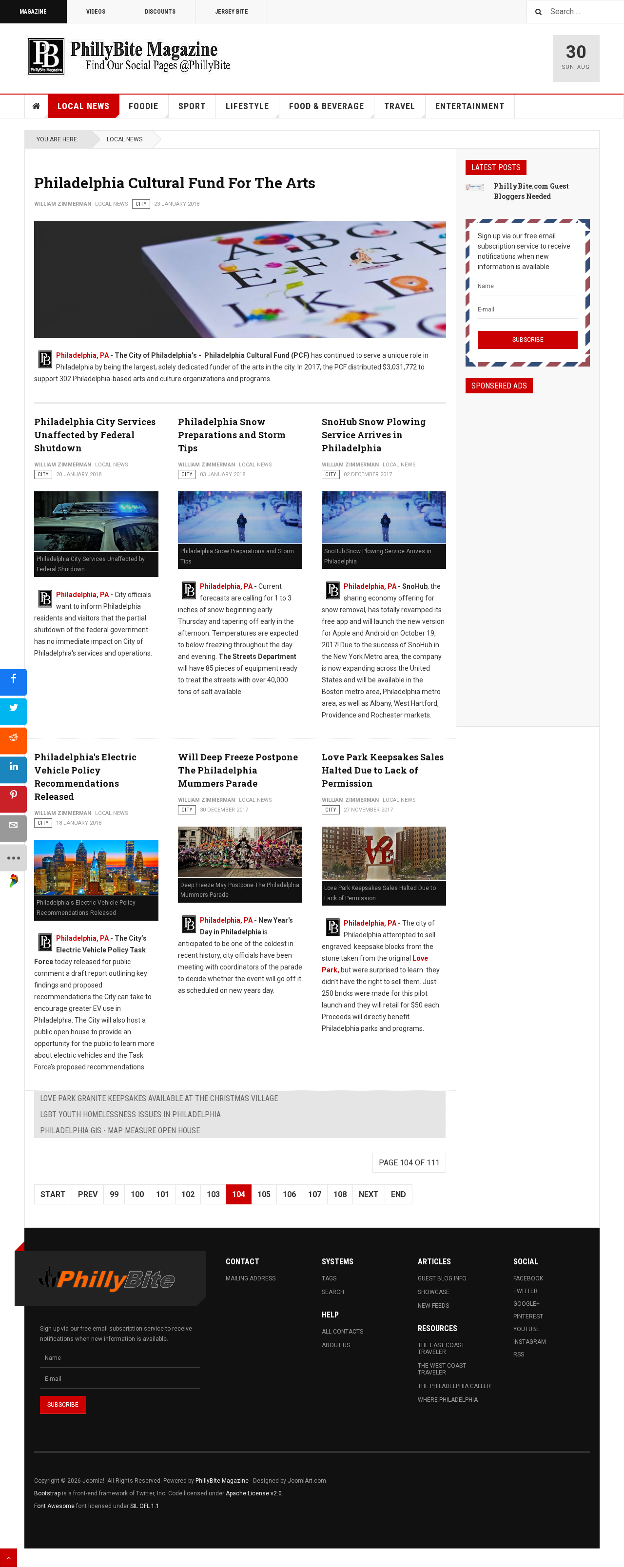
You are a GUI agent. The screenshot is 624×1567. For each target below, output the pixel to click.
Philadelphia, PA (82, 355)
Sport (192, 106)
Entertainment (470, 106)
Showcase (433, 1292)
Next (369, 1194)
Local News (84, 106)
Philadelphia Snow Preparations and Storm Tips (232, 435)
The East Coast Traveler (441, 1348)
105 (264, 1194)
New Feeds (433, 1305)
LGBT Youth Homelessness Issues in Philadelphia (130, 1114)
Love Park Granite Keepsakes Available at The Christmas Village (159, 1098)
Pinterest (528, 1316)
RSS (518, 1354)
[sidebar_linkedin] (13, 769)
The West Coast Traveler (442, 1369)
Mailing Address (250, 1278)
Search (333, 1292)
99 (114, 1194)
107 (314, 1194)
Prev (88, 1194)
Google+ (526, 1303)
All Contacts (342, 1331)
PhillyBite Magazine (222, 1480)
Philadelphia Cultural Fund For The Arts (174, 182)
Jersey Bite (231, 11)
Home (36, 106)
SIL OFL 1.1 (144, 1506)
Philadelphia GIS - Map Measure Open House (120, 1130)
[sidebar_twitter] (13, 711)
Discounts (160, 11)
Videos (95, 11)
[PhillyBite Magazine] (128, 56)
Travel (399, 106)
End (398, 1194)
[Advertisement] (528, 551)
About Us (336, 1345)
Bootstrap (47, 1493)
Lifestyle (247, 106)
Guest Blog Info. (443, 1278)
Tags (329, 1278)
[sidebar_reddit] (13, 740)
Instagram (529, 1341)
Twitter (525, 1291)
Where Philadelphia (448, 1399)
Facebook (528, 1278)
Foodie (143, 106)
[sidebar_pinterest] (13, 799)
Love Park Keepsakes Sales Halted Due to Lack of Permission (383, 770)
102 (188, 1194)
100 (137, 1194)
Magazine (33, 11)
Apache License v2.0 (254, 1493)
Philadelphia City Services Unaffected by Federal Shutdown (95, 435)
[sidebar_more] (13, 857)
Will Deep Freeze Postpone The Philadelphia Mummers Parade (238, 770)
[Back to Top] (8, 1557)
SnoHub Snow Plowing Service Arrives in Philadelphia (374, 435)
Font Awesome (54, 1506)
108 (340, 1194)
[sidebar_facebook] (13, 682)
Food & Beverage (326, 106)
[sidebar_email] (13, 828)
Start (53, 1194)
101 (162, 1194)
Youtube (526, 1329)
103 (213, 1194)
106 (289, 1194)
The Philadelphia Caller (454, 1386)
